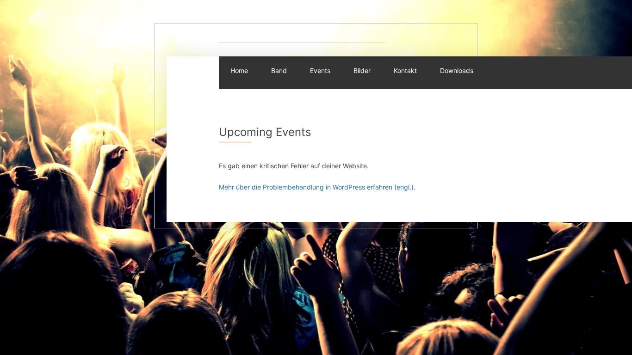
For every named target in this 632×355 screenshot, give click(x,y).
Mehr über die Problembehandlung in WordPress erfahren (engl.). (317, 187)
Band (279, 70)
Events (320, 70)
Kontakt (405, 70)
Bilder (362, 70)
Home (239, 70)
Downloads (456, 70)
